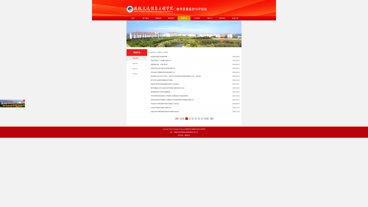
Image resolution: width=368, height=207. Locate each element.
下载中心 (210, 18)
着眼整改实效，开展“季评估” (159, 64)
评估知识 (135, 74)
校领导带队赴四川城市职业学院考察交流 (163, 68)
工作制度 (197, 18)
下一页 (206, 118)
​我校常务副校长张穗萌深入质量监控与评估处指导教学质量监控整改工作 (172, 100)
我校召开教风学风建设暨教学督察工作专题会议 (165, 84)
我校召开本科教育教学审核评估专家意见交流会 (165, 111)
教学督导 (171, 18)
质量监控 (158, 18)
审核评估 (184, 18)
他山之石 (135, 68)
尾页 (212, 118)
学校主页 (235, 18)
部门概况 (146, 18)
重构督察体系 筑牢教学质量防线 (160, 92)
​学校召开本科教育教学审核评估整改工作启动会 (165, 103)
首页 (132, 18)
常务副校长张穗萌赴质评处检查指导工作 (163, 72)
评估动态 (135, 58)
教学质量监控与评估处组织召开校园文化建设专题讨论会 (167, 88)
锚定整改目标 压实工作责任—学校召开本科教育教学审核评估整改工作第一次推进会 (176, 76)
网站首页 (153, 52)
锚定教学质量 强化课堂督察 (159, 56)
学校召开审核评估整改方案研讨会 (161, 107)
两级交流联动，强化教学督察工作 (161, 60)
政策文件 (135, 63)
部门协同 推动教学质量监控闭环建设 (162, 80)
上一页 (182, 118)
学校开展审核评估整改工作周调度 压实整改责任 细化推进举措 (169, 96)
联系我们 (222, 18)
